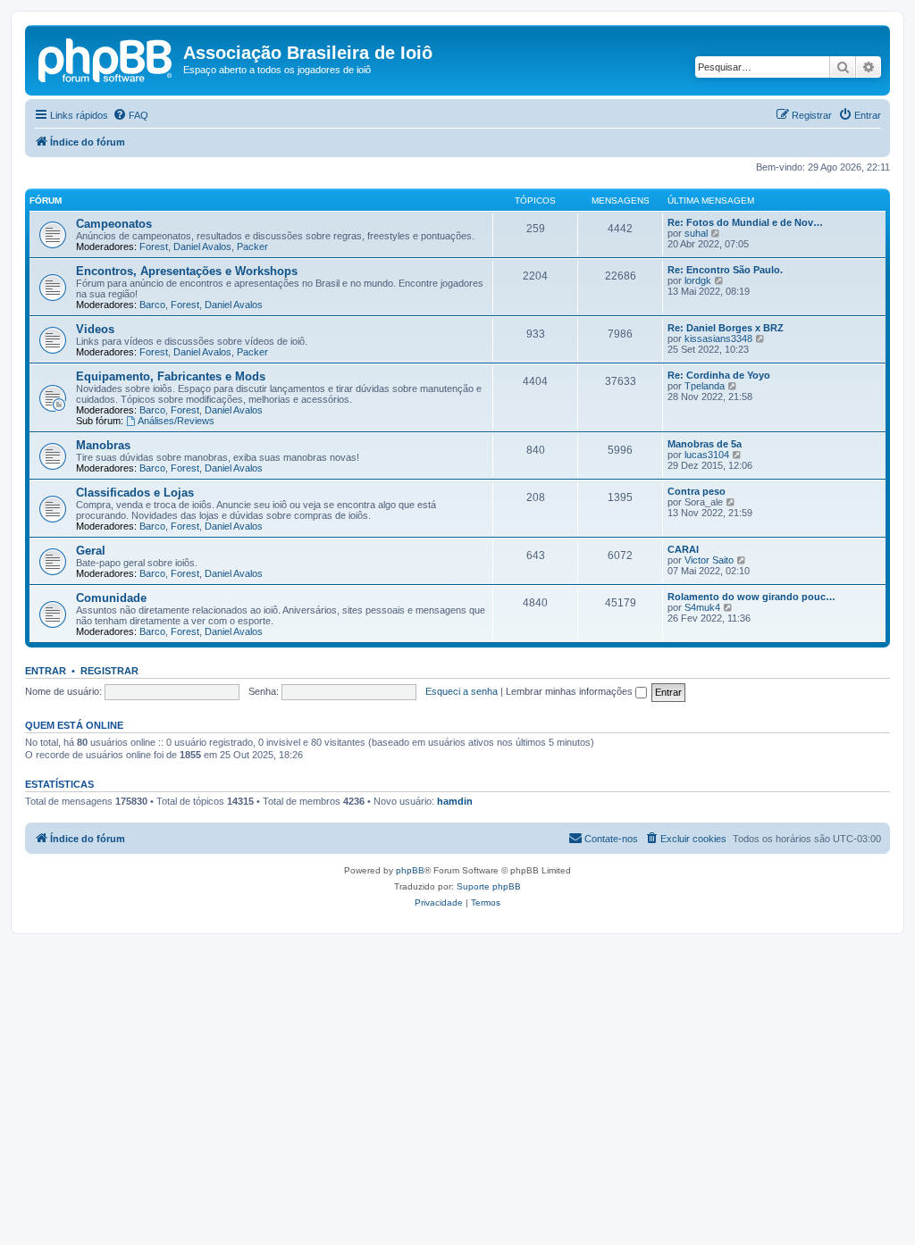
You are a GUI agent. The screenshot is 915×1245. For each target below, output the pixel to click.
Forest (153, 246)
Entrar (45, 670)
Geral (90, 550)
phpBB (410, 870)
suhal (696, 233)
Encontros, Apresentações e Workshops (187, 271)
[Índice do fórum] (106, 58)
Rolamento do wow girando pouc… (751, 596)
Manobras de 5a (704, 444)
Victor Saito (709, 560)
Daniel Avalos (202, 246)
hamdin (455, 801)
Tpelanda (704, 385)
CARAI (683, 549)
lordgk (697, 280)
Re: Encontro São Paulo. (725, 269)
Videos (95, 329)
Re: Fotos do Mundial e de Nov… (745, 222)
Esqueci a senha (461, 691)
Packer (252, 246)
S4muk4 (702, 607)
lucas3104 (706, 454)
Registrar (109, 670)
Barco (152, 304)
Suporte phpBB (489, 886)
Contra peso (696, 491)
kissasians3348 (718, 338)
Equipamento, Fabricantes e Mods (170, 376)
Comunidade (111, 598)
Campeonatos (114, 223)
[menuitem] (130, 115)
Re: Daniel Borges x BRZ (725, 327)
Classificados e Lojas (135, 492)
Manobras (103, 445)
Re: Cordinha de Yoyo (718, 375)
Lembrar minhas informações (570, 691)
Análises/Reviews (176, 420)
